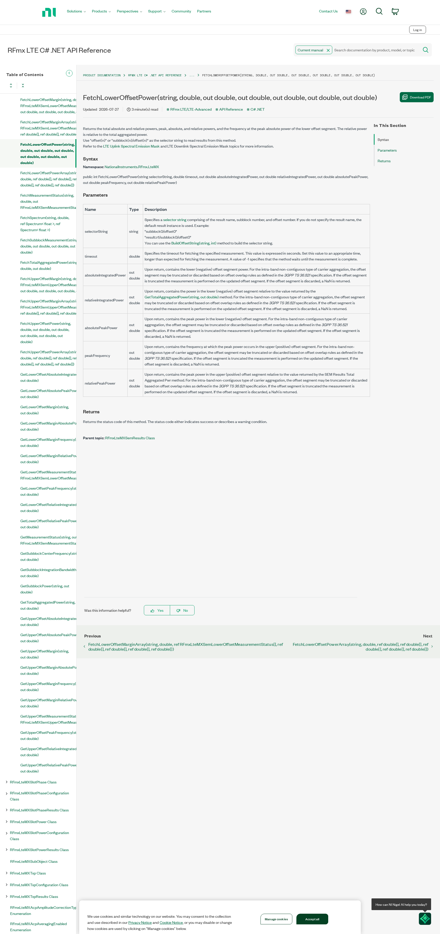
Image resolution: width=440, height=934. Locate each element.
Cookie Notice (171, 922)
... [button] (192, 75)
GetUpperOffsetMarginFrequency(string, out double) (48, 686)
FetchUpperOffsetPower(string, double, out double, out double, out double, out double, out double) (45, 332)
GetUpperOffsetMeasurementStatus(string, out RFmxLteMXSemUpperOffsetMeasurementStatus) (48, 719)
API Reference (231, 109)
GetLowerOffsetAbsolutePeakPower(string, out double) (48, 393)
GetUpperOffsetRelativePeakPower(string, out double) (48, 768)
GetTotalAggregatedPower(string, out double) (47, 605)
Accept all (312, 918)
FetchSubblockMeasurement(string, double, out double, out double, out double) (48, 246)
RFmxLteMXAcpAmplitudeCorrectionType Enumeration (43, 910)
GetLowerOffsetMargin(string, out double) (44, 409)
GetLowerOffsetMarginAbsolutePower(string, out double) (48, 426)
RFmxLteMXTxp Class (28, 872)
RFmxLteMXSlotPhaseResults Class (39, 809)
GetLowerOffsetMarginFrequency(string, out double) (48, 442)
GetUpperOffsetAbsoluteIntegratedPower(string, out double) (48, 621)
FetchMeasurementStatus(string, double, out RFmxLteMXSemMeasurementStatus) (48, 201)
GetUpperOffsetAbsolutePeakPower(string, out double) (48, 637)
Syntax (383, 139)
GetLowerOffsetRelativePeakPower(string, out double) (48, 523)
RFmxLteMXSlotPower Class (33, 821)
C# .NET (258, 109)
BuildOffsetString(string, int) (193, 242)
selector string (174, 219)
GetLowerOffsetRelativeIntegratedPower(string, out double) (48, 507)
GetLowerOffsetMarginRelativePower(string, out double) (48, 458)
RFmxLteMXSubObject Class (34, 861)
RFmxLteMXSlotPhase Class (33, 781)
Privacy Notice (140, 922)
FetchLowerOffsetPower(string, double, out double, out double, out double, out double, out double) (47, 153)
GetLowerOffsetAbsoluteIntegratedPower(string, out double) (48, 377)
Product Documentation (101, 75)
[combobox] (356, 49)
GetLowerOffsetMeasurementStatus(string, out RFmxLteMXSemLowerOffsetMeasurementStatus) (48, 474)
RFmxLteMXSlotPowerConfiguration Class (39, 835)
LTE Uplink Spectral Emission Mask (131, 146)
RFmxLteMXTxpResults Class (34, 896)
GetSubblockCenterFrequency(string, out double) (48, 556)
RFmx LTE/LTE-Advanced (191, 109)
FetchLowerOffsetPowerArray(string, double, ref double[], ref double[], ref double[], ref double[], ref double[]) (48, 178)
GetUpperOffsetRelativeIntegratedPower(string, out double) (48, 751)
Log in (417, 29)
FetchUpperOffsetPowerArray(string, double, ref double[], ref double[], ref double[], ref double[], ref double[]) (48, 358)
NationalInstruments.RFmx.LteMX (132, 166)
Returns (384, 160)
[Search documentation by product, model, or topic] (425, 49)
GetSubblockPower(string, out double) (44, 588)
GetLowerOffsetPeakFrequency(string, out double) (48, 491)
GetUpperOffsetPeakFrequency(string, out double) (48, 735)
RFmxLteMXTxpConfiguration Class (39, 884)
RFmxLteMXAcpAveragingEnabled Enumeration (38, 926)
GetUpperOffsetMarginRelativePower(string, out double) (48, 702)
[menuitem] (76, 12)
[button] (328, 50)
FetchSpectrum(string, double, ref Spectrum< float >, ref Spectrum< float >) (44, 223)
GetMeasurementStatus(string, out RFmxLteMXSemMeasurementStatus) (48, 540)
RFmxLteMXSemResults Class (130, 437)
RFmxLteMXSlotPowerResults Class (39, 849)
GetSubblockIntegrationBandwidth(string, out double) (48, 572)
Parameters (387, 150)
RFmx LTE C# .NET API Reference (155, 75)
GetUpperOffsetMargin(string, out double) (44, 654)
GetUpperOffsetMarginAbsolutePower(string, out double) (48, 670)
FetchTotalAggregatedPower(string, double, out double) (48, 265)
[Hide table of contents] (69, 73)
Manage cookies (276, 918)
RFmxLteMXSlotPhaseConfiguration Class (39, 795)
